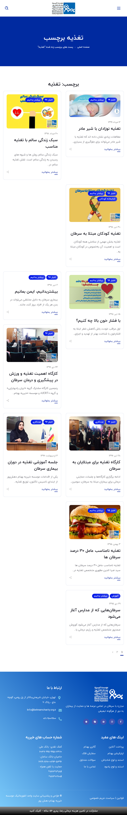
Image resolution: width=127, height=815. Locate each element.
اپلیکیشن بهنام (116, 753)
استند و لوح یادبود (114, 766)
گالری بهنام (90, 747)
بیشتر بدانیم (97, 99)
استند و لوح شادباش (112, 760)
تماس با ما (90, 766)
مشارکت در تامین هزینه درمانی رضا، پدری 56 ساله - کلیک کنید (64, 811)
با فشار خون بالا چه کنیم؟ (98, 321)
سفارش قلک (89, 753)
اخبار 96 (49, 333)
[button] (6, 8)
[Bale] (95, 722)
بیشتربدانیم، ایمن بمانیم (36, 291)
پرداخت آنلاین (116, 747)
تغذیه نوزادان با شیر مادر (99, 129)
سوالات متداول (88, 760)
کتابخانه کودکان (107, 198)
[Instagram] (112, 722)
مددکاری (99, 422)
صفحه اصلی (83, 47)
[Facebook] (121, 722)
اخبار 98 (49, 99)
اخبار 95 (111, 510)
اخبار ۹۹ (111, 99)
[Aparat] (103, 722)
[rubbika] (86, 722)
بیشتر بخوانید (112, 149)
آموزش (115, 596)
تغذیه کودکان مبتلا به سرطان (95, 234)
